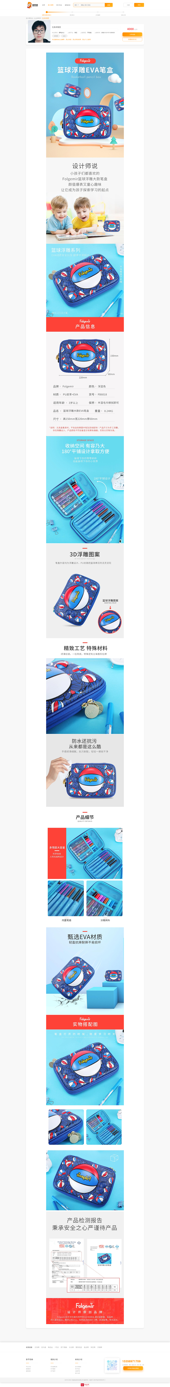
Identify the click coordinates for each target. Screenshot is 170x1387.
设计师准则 (78, 1366)
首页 (43, 5)
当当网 (71, 1347)
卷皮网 (86, 1347)
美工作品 (59, 5)
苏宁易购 (64, 1347)
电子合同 (77, 1373)
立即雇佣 (132, 34)
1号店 (57, 1347)
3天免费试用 (54, 1366)
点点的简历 (37, 18)
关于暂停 (53, 1371)
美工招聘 (50, 5)
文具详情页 (45, 18)
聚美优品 (79, 1347)
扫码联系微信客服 (133, 1368)
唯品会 (50, 1347)
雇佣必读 (67, 5)
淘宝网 (93, 1347)
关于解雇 (53, 1369)
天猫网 (99, 1347)
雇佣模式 (28, 1369)
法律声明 (77, 1371)
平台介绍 (28, 1366)
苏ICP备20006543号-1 (99, 1380)
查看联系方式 (132, 39)
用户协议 (77, 1369)
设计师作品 (29, 18)
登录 (139, 5)
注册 (128, 5)
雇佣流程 (28, 1371)
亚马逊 (43, 1347)
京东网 (37, 1347)
